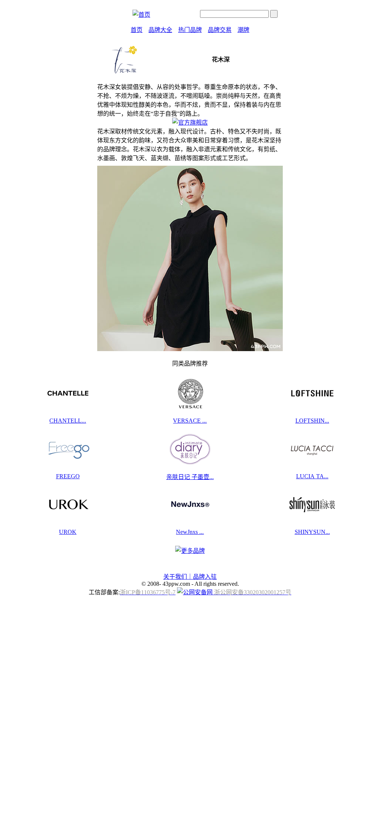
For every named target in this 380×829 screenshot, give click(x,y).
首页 (136, 30)
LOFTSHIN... (312, 420)
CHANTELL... (67, 420)
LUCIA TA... (312, 476)
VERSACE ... (190, 420)
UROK (67, 532)
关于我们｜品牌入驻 (190, 577)
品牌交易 (220, 30)
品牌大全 (160, 30)
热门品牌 (190, 30)
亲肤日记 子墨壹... (190, 477)
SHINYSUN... (312, 532)
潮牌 (243, 30)
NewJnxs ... (190, 532)
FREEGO (68, 476)
